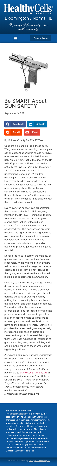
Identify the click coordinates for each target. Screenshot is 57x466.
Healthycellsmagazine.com (18, 414)
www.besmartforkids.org (34, 372)
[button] (15, 38)
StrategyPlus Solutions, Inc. (39, 461)
